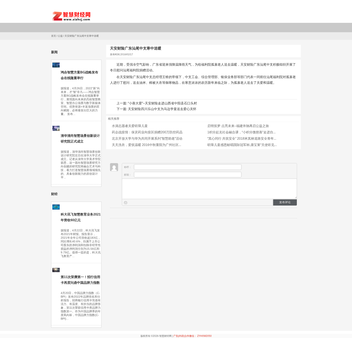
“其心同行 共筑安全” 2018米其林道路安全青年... (241, 138)
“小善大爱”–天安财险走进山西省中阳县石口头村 (162, 103)
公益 (60, 35)
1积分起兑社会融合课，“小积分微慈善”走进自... (241, 132)
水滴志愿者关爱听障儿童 (130, 126)
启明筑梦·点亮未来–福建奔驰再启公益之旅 (238, 126)
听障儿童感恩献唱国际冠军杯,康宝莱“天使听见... (242, 145)
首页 (53, 35)
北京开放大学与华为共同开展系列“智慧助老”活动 (147, 138)
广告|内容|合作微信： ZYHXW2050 (192, 336)
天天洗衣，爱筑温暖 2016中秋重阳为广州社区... (146, 145)
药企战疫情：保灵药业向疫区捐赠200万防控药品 (147, 132)
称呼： (128, 167)
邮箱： (128, 174)
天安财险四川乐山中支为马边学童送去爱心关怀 (162, 109)
